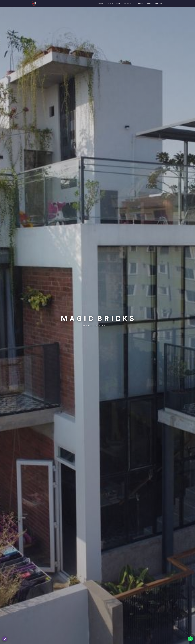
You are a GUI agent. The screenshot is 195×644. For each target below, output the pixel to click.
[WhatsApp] (190, 638)
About (100, 3)
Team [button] (118, 3)
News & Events (129, 3)
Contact (158, 3)
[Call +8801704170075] (4, 638)
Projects (109, 3)
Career (150, 3)
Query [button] (140, 3)
